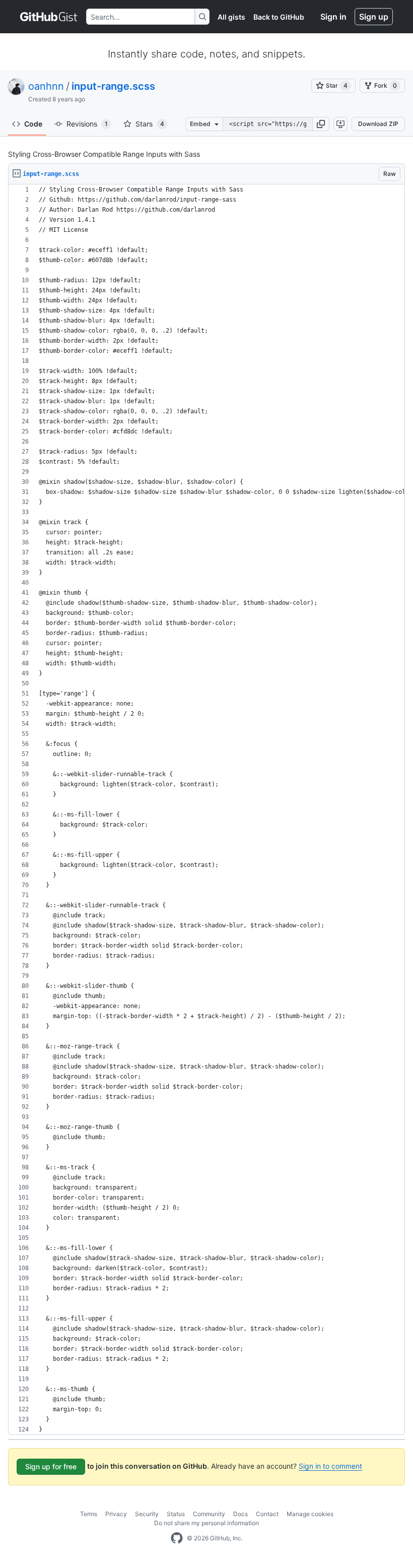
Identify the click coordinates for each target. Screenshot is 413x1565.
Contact (267, 1514)
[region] (206, 809)
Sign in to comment (330, 1466)
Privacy (116, 1514)
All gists (231, 17)
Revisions (87, 123)
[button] (320, 124)
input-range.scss (113, 86)
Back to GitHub (278, 17)
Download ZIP (378, 124)
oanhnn (46, 86)
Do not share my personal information (206, 1523)
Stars (149, 123)
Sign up (373, 17)
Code (33, 123)
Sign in (333, 17)
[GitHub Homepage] (177, 1538)
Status (176, 1514)
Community (209, 1514)
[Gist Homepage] (49, 17)
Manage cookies (310, 1514)
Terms (88, 1514)
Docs (240, 1514)
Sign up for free (51, 1466)
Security (147, 1514)
